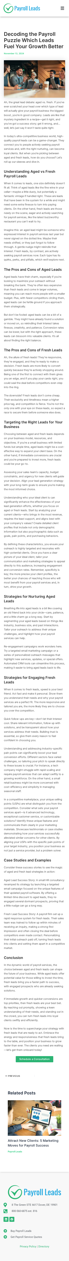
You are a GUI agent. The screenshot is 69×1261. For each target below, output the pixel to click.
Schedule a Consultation (34, 1059)
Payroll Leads (15, 1151)
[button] (62, 8)
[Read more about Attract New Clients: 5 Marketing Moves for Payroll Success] (34, 1117)
